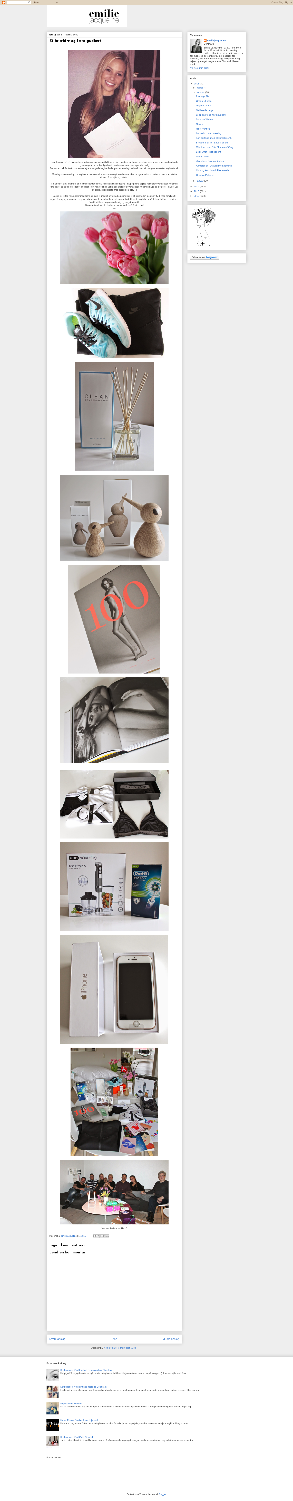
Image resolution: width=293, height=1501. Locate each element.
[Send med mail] (94, 1236)
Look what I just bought (208, 151)
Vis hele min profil (199, 67)
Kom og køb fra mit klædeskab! (212, 170)
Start (114, 1339)
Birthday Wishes (204, 119)
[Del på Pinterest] (107, 1236)
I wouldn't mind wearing (208, 133)
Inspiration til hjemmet (71, 1403)
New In (199, 124)
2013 (197, 191)
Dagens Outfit (203, 105)
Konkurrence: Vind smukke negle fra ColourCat (83, 1387)
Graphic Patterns (205, 175)
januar (200, 180)
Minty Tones (202, 156)
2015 (197, 83)
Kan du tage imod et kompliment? (214, 138)
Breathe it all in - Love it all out (212, 142)
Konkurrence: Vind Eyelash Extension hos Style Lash (86, 1370)
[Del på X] (101, 1236)
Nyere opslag (57, 1339)
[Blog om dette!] (98, 1236)
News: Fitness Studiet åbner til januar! (79, 1420)
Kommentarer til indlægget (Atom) (120, 1348)
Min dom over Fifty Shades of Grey (214, 147)
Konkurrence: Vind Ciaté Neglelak (76, 1437)
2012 (197, 195)
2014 (197, 186)
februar (201, 92)
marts (200, 87)
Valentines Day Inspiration (210, 161)
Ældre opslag (171, 1339)
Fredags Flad (203, 96)
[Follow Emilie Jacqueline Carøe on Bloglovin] (203, 246)
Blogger (162, 1494)
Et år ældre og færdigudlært (211, 114)
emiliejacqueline (216, 40)
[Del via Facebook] (104, 1236)
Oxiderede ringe (204, 110)
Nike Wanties (203, 128)
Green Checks (203, 101)
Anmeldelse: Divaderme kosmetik (214, 165)
